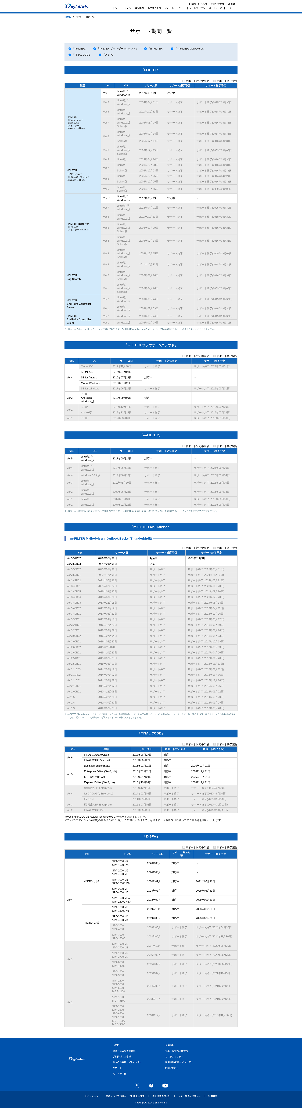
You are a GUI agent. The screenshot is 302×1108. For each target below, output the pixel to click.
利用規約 (212, 1096)
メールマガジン (197, 8)
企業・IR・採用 (199, 3)
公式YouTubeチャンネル (165, 1085)
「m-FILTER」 (156, 48)
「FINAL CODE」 (82, 54)
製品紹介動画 (154, 8)
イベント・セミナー (175, 8)
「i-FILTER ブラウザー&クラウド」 (117, 48)
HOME (67, 17)
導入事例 (139, 8)
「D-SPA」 (108, 54)
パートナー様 (215, 8)
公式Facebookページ (151, 1085)
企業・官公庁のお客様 (124, 1050)
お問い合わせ (217, 3)
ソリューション (123, 8)
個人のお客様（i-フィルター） (128, 1062)
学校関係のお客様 (122, 1056)
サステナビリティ (174, 1056)
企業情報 (169, 1045)
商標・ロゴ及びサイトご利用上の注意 (125, 1096)
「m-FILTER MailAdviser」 (190, 48)
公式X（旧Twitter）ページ (137, 1085)
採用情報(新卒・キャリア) (178, 1062)
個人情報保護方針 (161, 1096)
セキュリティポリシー (189, 1096)
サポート (230, 8)
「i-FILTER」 (79, 48)
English (231, 3)
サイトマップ (91, 1096)
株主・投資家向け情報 (176, 1050)
